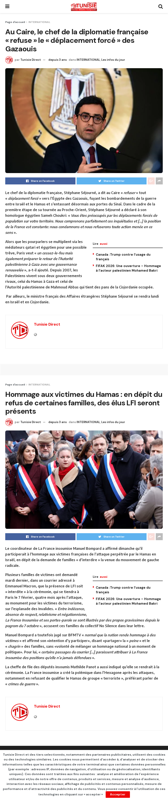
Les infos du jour (113, 60)
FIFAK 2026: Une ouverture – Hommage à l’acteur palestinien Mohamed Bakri (128, 268)
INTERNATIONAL (39, 22)
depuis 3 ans (57, 60)
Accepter (118, 794)
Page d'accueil (15, 22)
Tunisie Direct (30, 60)
